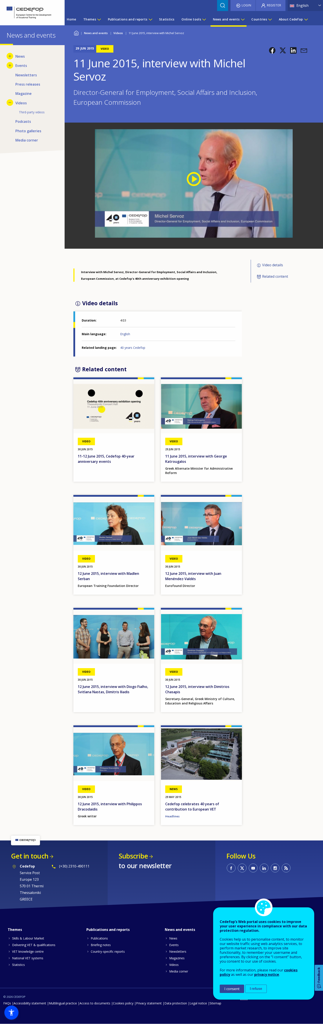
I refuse (256, 989)
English (125, 334)
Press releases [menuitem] (27, 84)
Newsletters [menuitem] (26, 75)
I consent (232, 988)
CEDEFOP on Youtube (253, 868)
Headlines (172, 816)
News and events (96, 33)
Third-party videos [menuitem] (32, 112)
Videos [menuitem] (21, 103)
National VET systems (27, 958)
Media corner (178, 971)
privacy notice (266, 974)
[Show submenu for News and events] (243, 19)
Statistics (18, 965)
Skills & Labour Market (28, 938)
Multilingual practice (63, 1003)
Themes (15, 929)
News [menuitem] (20, 56)
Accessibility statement (30, 1003)
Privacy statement (149, 1003)
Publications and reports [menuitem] (127, 19)
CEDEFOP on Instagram (275, 868)
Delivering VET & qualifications (33, 945)
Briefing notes (101, 945)
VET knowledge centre (28, 951)
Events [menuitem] (21, 65)
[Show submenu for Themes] (99, 19)
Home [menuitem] (71, 19)
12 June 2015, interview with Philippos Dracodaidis (110, 807)
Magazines (177, 958)
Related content (275, 276)
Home (76, 32)
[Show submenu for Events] (10, 65)
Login (246, 5)
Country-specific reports (108, 951)
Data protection (175, 1003)
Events (174, 945)
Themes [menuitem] (89, 19)
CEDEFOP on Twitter (242, 868)
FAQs (7, 1003)
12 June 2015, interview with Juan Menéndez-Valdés (193, 576)
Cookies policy (123, 1003)
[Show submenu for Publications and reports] (150, 19)
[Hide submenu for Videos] (10, 102)
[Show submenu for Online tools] (204, 19)
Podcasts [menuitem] (23, 121)
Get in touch (29, 855)
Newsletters (177, 951)
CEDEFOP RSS (286, 868)
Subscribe (133, 855)
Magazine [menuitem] (23, 93)
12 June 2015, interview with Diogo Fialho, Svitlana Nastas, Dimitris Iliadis (113, 689)
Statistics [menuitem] (166, 19)
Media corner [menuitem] (26, 140)
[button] (272, 50)
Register (274, 5)
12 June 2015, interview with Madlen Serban (108, 576)
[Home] (29, 12)
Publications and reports (108, 929)
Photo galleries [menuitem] (28, 131)
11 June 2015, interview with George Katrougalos (196, 459)
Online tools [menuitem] (191, 19)
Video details (272, 265)
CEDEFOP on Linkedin (264, 868)
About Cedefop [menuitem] (291, 19)
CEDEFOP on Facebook (231, 868)
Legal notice (198, 1003)
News (173, 938)
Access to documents (95, 1003)
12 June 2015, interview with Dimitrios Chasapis (197, 689)
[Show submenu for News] (10, 56)
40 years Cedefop (132, 348)
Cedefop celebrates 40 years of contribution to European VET (192, 807)
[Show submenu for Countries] (270, 19)
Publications (99, 938)
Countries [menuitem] (259, 19)
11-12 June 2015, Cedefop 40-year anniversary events (106, 459)
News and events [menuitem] (226, 19)
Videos (118, 33)
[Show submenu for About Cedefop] (306, 19)
